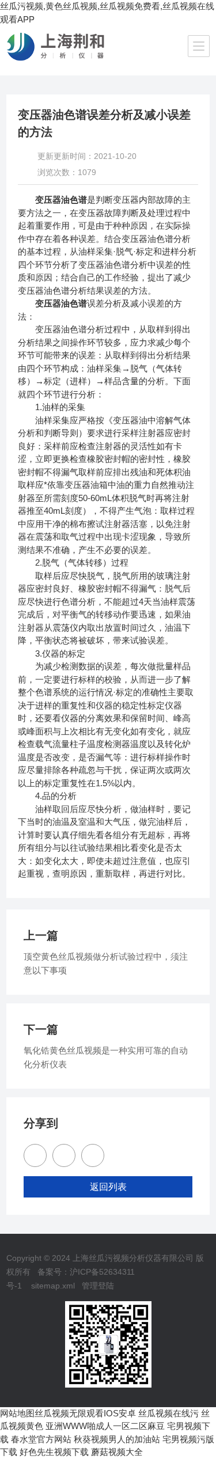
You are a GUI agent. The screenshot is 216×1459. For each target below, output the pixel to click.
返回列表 (108, 1187)
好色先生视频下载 (54, 1452)
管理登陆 (98, 1285)
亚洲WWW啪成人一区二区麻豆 (105, 1426)
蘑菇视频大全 (117, 1452)
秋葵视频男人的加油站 (117, 1439)
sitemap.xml (53, 1285)
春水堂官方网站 (41, 1439)
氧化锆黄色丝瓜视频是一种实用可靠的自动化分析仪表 (106, 1057)
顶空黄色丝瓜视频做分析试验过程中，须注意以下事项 (106, 963)
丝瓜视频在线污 (168, 1413)
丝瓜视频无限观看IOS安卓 (85, 1413)
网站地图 (17, 1413)
